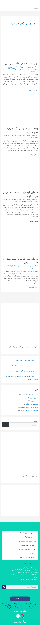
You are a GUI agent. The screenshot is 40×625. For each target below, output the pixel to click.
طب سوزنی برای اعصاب (29, 537)
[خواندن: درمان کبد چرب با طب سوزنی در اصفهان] (20, 175)
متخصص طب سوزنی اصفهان (24, 69)
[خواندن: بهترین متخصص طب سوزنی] (20, 46)
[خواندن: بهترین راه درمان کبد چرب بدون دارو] (20, 110)
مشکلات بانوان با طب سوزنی (29, 410)
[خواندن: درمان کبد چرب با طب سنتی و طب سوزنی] (20, 241)
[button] (20, 599)
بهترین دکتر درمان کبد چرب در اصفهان (22, 365)
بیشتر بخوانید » (33, 90)
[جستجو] (4, 587)
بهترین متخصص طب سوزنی (21, 63)
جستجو (36, 421)
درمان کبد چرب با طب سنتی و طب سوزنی (21, 371)
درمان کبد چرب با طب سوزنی (27, 541)
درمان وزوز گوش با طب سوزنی (24, 360)
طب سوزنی (20, 135)
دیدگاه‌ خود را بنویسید (31, 67)
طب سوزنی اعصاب (32, 404)
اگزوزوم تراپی (33, 397)
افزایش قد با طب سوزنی (33, 8)
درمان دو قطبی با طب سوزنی (27, 549)
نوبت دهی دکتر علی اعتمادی (28, 557)
